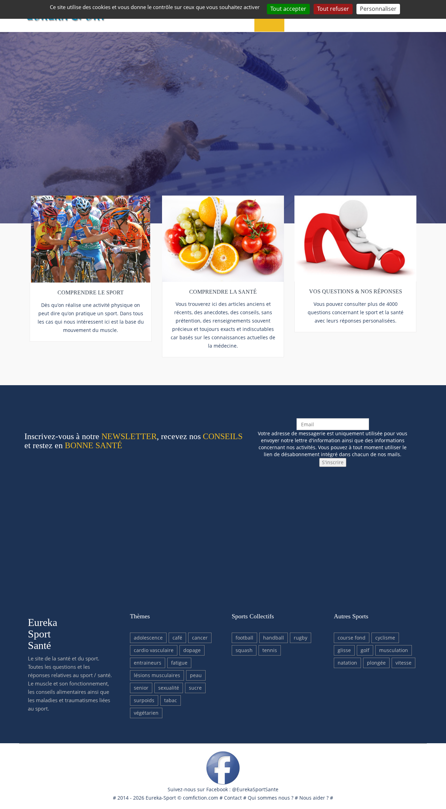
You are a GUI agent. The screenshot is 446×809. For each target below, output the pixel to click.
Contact (233, 797)
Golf (365, 650)
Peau (196, 675)
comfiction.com (200, 797)
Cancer (200, 637)
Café (177, 637)
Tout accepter (288, 9)
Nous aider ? (314, 797)
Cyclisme (385, 637)
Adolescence (148, 637)
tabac (170, 700)
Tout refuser (333, 9)
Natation (347, 662)
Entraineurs (147, 662)
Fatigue (179, 662)
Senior (141, 687)
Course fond (352, 637)
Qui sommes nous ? (270, 797)
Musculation (393, 650)
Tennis (269, 650)
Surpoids (144, 700)
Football (244, 637)
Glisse (344, 650)
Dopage (192, 650)
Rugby (300, 637)
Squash (244, 650)
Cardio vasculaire (154, 650)
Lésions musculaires (157, 675)
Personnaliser (378, 9)
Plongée (376, 662)
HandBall (273, 637)
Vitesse (403, 662)
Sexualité (168, 687)
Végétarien (146, 712)
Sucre (195, 687)
